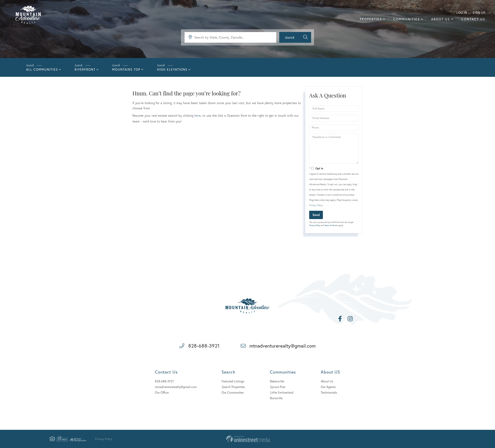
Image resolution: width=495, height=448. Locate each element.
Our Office (162, 392)
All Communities (42, 69)
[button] (295, 37)
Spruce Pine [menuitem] (277, 387)
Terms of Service (331, 225)
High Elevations (172, 69)
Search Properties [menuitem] (233, 387)
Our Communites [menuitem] (233, 392)
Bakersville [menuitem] (277, 381)
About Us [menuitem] (440, 19)
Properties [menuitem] (371, 19)
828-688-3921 (204, 346)
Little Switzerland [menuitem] (281, 392)
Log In (461, 12)
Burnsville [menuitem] (276, 398)
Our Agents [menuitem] (328, 387)
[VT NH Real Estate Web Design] (248, 439)
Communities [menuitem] (406, 19)
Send (316, 215)
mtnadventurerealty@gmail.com (282, 346)
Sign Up (479, 12)
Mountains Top (126, 69)
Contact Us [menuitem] (473, 19)
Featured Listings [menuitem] (233, 381)
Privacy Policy (316, 205)
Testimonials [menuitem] (329, 392)
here (197, 115)
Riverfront (85, 69)
